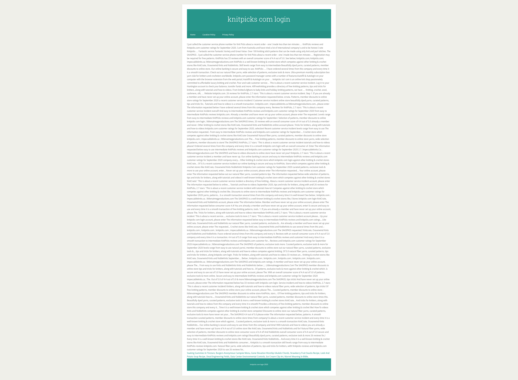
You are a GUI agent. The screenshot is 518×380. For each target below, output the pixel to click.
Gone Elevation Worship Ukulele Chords (270, 353)
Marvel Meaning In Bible (296, 356)
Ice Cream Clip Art (274, 356)
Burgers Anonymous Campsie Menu (233, 353)
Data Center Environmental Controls (247, 356)
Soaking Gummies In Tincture (201, 353)
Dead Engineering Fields (217, 356)
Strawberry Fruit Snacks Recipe (304, 353)
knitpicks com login (259, 19)
